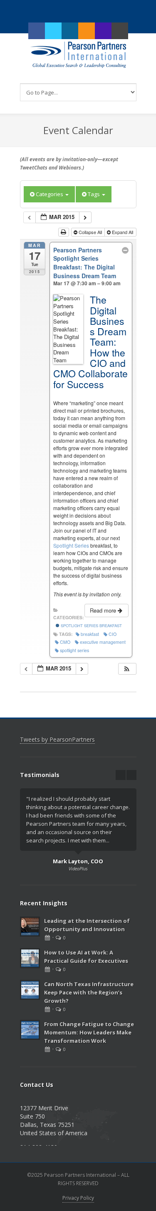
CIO (112, 634)
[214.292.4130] (103, 30)
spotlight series (74, 650)
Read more (104, 610)
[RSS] (86, 30)
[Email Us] (119, 30)
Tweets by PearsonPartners (57, 739)
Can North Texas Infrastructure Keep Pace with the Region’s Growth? (89, 992)
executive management (103, 642)
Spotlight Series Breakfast (90, 625)
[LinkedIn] (70, 30)
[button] (127, 669)
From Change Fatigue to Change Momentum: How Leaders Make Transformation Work (89, 1032)
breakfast (90, 634)
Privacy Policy (78, 1197)
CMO (65, 642)
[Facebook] (36, 30)
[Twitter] (53, 30)
